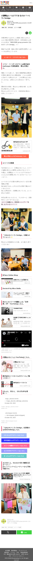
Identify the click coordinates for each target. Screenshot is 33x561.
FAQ (17, 552)
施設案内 (6, 552)
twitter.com (4, 408)
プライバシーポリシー (18, 556)
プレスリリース (23, 550)
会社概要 (7, 550)
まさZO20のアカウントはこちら (14, 451)
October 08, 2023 (10, 403)
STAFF (9, 23)
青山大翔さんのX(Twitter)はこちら (15, 156)
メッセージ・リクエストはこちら (14, 57)
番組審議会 (14, 550)
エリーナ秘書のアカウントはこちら (15, 445)
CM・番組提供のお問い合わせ (12, 554)
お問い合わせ (24, 554)
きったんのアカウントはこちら (14, 456)
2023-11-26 (10, 21)
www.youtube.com (6, 352)
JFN (10, 556)
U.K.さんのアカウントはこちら (14, 435)
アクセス (12, 552)
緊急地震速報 (24, 552)
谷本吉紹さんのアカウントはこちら (15, 440)
